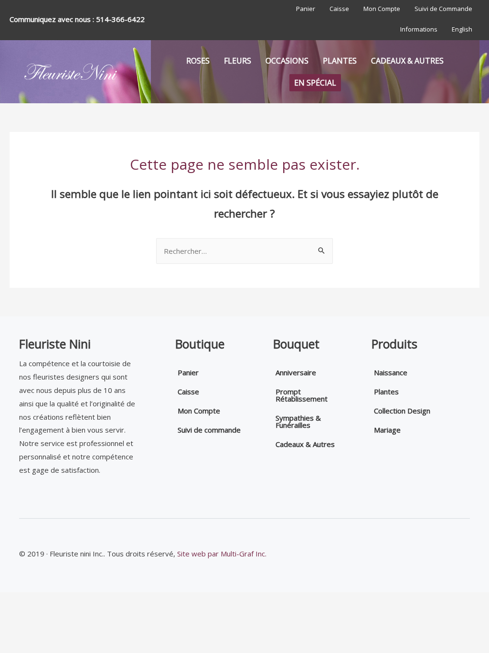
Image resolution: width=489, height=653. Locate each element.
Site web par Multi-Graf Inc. (221, 553)
